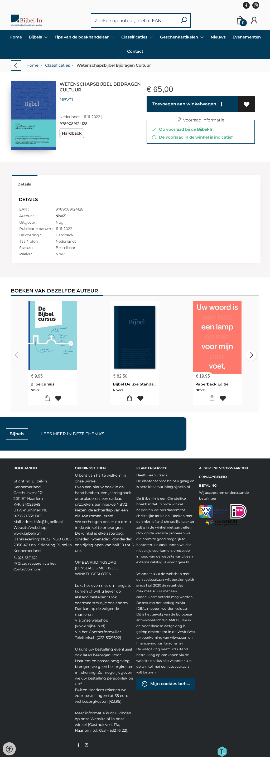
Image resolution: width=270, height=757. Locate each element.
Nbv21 (66, 99)
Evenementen (247, 37)
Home (15, 37)
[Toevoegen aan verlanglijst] (246, 104)
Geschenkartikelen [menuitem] (179, 37)
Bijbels (16, 433)
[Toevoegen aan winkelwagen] (47, 398)
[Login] (254, 20)
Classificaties (57, 65)
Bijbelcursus (42, 384)
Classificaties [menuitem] (134, 37)
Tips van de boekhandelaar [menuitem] (82, 37)
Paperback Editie (212, 384)
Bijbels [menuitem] (36, 37)
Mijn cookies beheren (172, 683)
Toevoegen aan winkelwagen (183, 103)
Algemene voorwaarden (223, 468)
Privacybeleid (213, 477)
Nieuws (218, 37)
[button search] (184, 20)
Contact (135, 51)
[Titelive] (222, 751)
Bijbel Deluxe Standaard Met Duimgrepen (154, 384)
